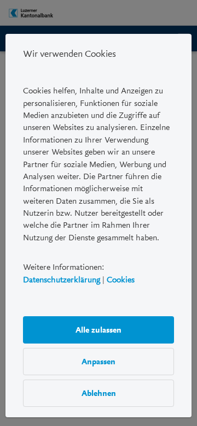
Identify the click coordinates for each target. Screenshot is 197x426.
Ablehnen (99, 393)
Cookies (121, 280)
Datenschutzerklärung (61, 280)
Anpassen (98, 361)
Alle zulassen (98, 330)
